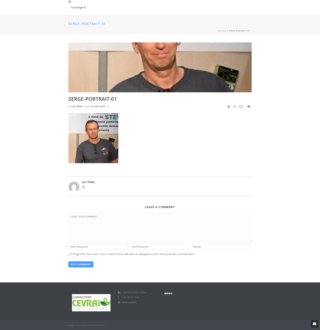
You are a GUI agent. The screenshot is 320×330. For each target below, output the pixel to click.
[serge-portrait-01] (160, 67)
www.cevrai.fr (129, 302)
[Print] (228, 106)
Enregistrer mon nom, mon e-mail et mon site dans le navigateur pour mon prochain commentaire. (133, 254)
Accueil (222, 31)
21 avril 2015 (98, 106)
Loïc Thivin (76, 106)
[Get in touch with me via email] (83, 187)
